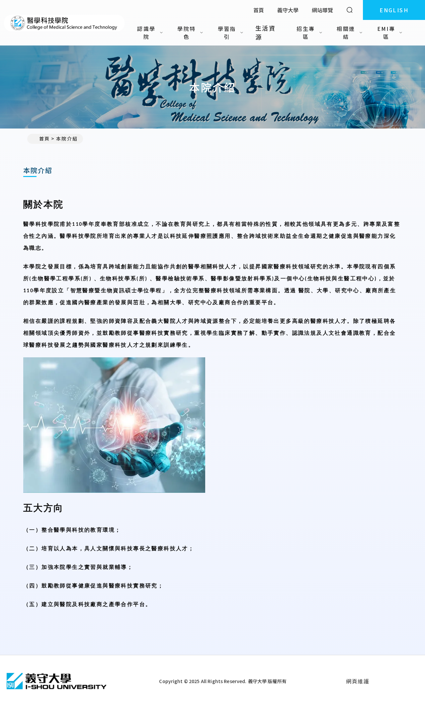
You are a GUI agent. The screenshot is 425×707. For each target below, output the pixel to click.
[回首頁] (64, 23)
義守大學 (287, 10)
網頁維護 (357, 681)
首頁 (258, 10)
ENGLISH (394, 10)
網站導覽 (322, 10)
